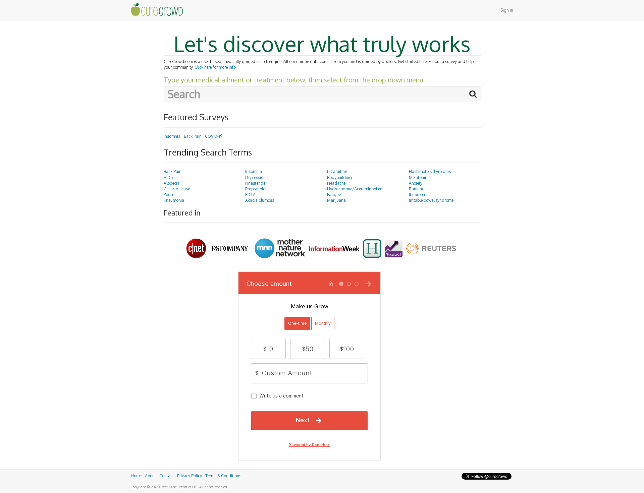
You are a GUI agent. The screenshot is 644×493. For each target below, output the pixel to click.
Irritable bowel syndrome (431, 200)
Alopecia (171, 183)
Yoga (168, 194)
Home (136, 475)
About (150, 475)
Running (417, 188)
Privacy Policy (189, 475)
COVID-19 (213, 136)
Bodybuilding (339, 177)
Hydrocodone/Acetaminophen (354, 188)
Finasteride (255, 183)
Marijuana (336, 200)
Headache (336, 183)
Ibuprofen (417, 194)
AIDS (168, 177)
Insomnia (172, 136)
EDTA (250, 194)
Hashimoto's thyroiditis (430, 171)
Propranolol (255, 188)
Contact (166, 475)
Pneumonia (174, 200)
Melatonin (418, 177)
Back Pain (193, 136)
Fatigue (334, 194)
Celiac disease (177, 188)
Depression (255, 177)
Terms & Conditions (223, 475)
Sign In (506, 10)
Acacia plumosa (259, 200)
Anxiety (415, 183)
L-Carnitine (337, 171)
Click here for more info (215, 67)
